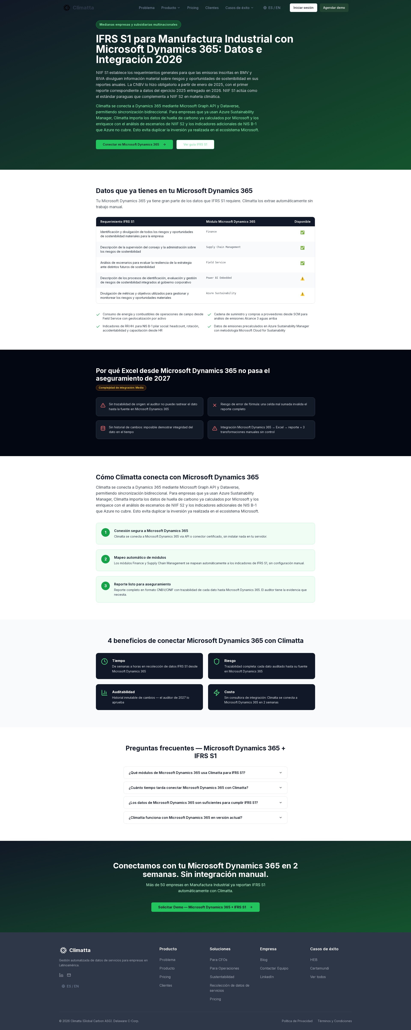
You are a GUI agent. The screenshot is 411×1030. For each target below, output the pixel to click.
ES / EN (274, 8)
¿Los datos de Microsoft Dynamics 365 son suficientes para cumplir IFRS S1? (193, 802)
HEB (313, 960)
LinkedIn (267, 977)
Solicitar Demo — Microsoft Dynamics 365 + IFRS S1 (202, 907)
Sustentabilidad (222, 977)
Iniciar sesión (303, 7)
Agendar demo (334, 7)
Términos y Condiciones (335, 1021)
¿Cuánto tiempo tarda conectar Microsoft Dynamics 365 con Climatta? (188, 787)
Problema (147, 8)
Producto (168, 8)
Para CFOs (218, 960)
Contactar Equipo (274, 968)
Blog (263, 960)
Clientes (212, 8)
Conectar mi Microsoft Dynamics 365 (131, 144)
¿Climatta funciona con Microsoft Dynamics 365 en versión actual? (185, 817)
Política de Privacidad (297, 1021)
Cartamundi (319, 968)
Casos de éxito (237, 8)
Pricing (192, 8)
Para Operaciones (224, 968)
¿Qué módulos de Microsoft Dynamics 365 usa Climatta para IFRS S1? (187, 773)
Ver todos (318, 977)
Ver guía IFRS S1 (195, 144)
